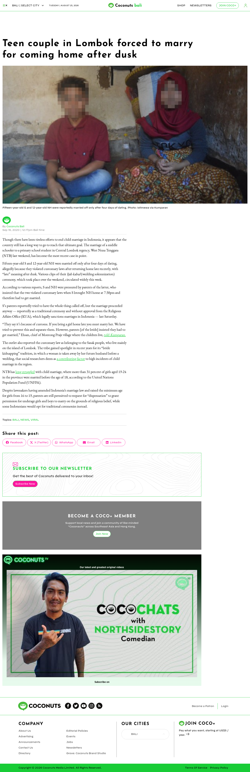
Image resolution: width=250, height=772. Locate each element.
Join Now (102, 533)
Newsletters (201, 5)
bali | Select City (26, 5)
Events (70, 736)
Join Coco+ (227, 5)
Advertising (26, 736)
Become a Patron (203, 706)
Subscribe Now (25, 483)
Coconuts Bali (15, 226)
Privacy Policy (219, 767)
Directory (24, 753)
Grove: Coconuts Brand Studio (86, 753)
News (24, 419)
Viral (35, 419)
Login (246, 5)
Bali (15, 419)
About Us (25, 730)
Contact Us (26, 747)
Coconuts (128, 6)
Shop (181, 5)
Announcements (29, 742)
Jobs (69, 742)
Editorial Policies (77, 730)
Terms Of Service (196, 767)
